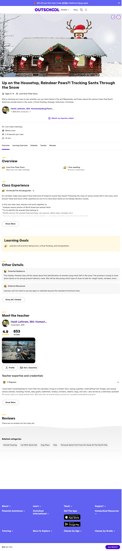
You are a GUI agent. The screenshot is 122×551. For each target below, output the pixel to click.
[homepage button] (47, 9)
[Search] (81, 9)
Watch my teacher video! (63, 118)
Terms (80, 3)
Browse (64, 10)
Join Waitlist (113, 547)
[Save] (119, 17)
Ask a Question (30, 367)
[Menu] (86, 9)
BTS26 (65, 3)
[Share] (113, 17)
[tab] (6, 145)
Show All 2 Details (13, 299)
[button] (61, 382)
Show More (10, 223)
